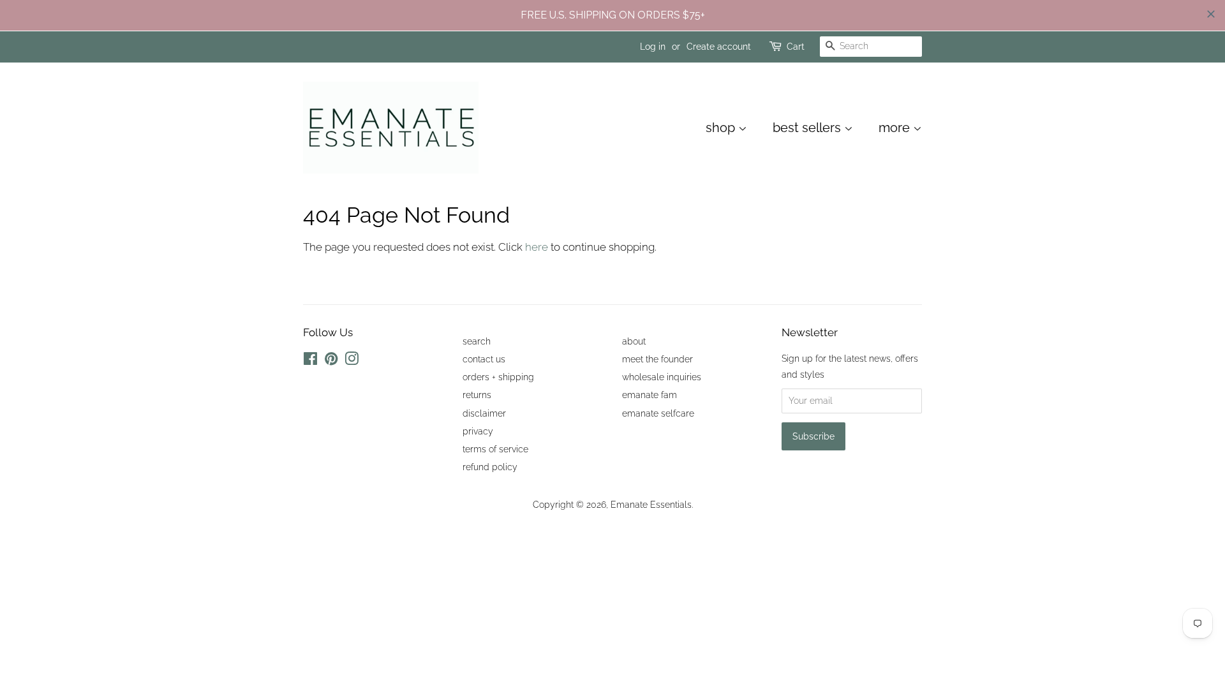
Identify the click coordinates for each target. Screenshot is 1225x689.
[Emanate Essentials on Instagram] (352, 360)
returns (477, 394)
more (896, 127)
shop (722, 127)
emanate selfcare (658, 413)
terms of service (495, 448)
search (477, 341)
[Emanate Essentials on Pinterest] (331, 360)
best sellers (808, 127)
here (536, 247)
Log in (652, 46)
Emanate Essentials (651, 504)
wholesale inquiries (661, 376)
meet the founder (657, 358)
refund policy (490, 466)
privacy (478, 431)
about (634, 341)
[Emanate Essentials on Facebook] (310, 360)
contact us (484, 358)
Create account (719, 46)
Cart (796, 46)
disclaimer (484, 413)
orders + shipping (498, 376)
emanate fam (649, 394)
